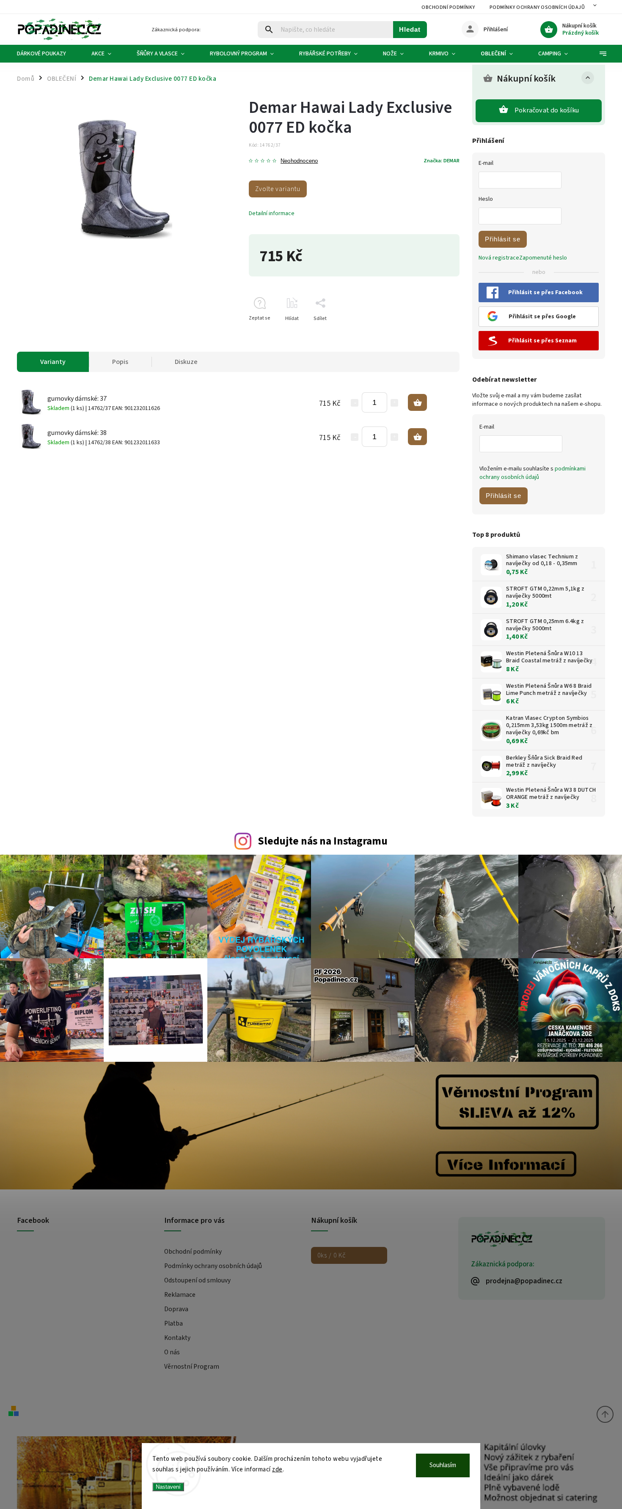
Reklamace (179, 1294)
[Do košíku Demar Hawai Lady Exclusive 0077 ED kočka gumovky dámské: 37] (417, 402)
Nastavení (168, 1487)
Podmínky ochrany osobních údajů (537, 7)
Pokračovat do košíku (547, 110)
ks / (331, 1255)
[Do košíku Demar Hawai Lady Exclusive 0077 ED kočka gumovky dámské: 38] (417, 436)
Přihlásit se (502, 239)
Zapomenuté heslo (543, 258)
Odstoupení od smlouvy (197, 1280)
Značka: (442, 160)
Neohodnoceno (299, 161)
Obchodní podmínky (448, 7)
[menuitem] (48, 54)
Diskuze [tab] (186, 361)
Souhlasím (442, 1465)
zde (277, 1469)
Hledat (410, 29)
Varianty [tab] (53, 361)
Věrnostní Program (191, 1366)
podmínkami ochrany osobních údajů (532, 473)
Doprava (176, 1309)
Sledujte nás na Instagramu (323, 841)
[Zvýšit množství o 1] (394, 403)
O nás (172, 1352)
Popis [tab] (120, 361)
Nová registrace (499, 258)
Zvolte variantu (277, 189)
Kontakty (177, 1337)
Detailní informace (271, 213)
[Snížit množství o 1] (354, 403)
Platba (173, 1323)
